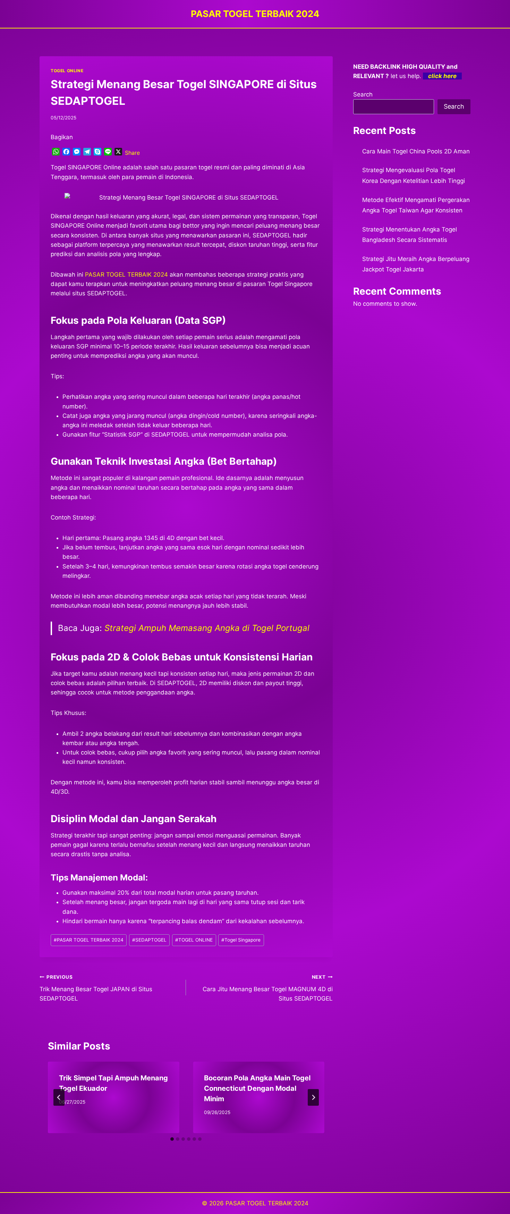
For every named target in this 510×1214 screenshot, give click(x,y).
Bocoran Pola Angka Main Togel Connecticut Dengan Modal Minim (257, 1088)
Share (132, 152)
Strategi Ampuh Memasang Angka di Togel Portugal (206, 628)
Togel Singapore (241, 940)
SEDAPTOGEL (149, 940)
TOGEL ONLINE (67, 70)
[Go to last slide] (59, 1097)
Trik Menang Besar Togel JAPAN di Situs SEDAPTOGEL (96, 988)
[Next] (313, 1097)
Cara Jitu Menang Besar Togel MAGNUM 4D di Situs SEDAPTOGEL (267, 988)
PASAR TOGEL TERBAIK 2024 (89, 940)
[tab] (172, 1139)
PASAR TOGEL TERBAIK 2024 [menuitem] (126, 274)
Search (363, 94)
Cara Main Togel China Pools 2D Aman (416, 151)
